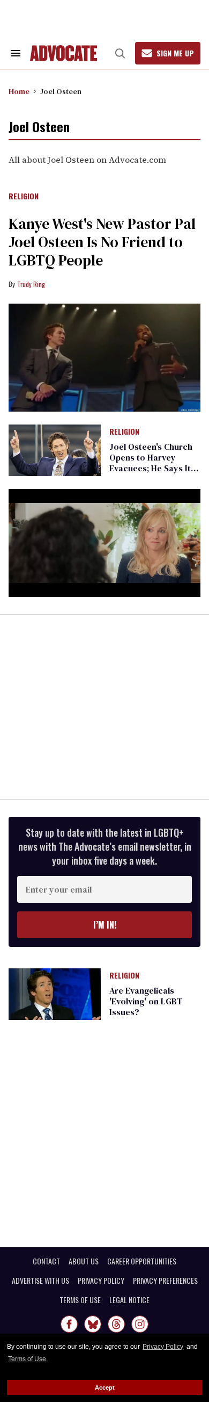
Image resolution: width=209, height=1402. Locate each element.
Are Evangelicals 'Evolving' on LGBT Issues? (146, 1001)
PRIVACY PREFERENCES (165, 1280)
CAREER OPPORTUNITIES (141, 1261)
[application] (104, 543)
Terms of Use (27, 1359)
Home (19, 91)
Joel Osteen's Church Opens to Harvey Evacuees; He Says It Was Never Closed (150, 463)
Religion (24, 197)
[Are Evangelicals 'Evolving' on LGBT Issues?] (55, 993)
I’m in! (104, 924)
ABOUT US (84, 1261)
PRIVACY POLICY (101, 1280)
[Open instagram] (139, 1324)
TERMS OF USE (80, 1300)
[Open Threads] (116, 1324)
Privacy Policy (163, 1346)
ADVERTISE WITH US (40, 1280)
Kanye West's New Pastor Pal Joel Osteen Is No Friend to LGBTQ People (102, 241)
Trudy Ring (31, 284)
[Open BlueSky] (92, 1324)
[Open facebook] (69, 1324)
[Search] (120, 53)
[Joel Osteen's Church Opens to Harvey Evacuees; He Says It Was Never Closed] (55, 449)
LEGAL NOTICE (129, 1300)
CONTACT (46, 1261)
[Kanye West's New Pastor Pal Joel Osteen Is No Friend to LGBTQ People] (104, 358)
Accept (105, 1387)
